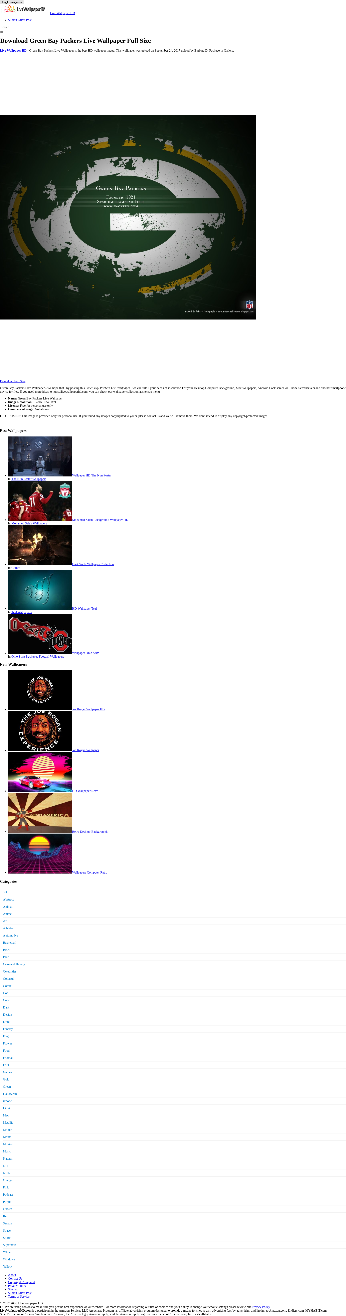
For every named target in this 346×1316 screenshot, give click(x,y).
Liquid (7, 1108)
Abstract (8, 899)
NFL (6, 1165)
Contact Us (15, 1278)
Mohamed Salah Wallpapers (29, 523)
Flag (6, 1036)
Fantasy (8, 1029)
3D (5, 892)
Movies (7, 1144)
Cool (6, 993)
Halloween (10, 1093)
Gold (6, 1079)
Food (6, 1050)
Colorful (8, 978)
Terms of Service (18, 1296)
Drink (6, 1021)
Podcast (8, 1194)
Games (15, 567)
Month (7, 1137)
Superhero (9, 1245)
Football (8, 1057)
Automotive (10, 935)
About (12, 1275)
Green (7, 1086)
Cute (6, 1000)
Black (6, 950)
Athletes (8, 928)
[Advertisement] (120, 84)
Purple (7, 1201)
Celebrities (9, 971)
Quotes (7, 1209)
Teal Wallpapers (21, 612)
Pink (6, 1187)
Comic (7, 985)
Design (7, 1014)
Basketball (9, 942)
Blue (6, 957)
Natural (7, 1158)
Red (5, 1216)
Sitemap (13, 1289)
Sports (7, 1237)
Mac (6, 1115)
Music (7, 1151)
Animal (7, 906)
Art (5, 921)
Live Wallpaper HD (62, 13)
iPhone (7, 1101)
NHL (6, 1173)
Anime (7, 914)
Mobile (7, 1129)
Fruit (6, 1065)
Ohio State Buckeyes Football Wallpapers (37, 656)
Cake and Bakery (14, 964)
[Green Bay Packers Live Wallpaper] (128, 318)
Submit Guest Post (19, 20)
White (7, 1252)
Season (7, 1223)
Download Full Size (12, 381)
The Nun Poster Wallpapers (28, 479)
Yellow (7, 1266)
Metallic (8, 1122)
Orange (7, 1180)
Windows (9, 1259)
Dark (6, 1007)
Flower (7, 1043)
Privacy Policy (17, 1285)
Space (7, 1230)
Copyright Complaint (21, 1282)
